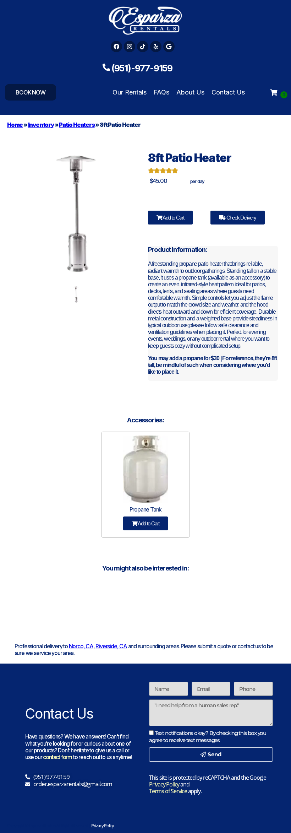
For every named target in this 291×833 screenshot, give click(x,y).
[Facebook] (116, 46)
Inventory (41, 124)
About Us (190, 92)
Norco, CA (81, 646)
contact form (57, 757)
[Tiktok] (142, 46)
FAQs (161, 92)
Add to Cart (173, 218)
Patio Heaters (76, 124)
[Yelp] (155, 46)
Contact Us (228, 92)
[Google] (169, 46)
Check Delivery (240, 218)
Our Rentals (129, 92)
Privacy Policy (164, 784)
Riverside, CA (111, 646)
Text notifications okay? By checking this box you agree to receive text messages (207, 736)
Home (15, 124)
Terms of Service (168, 791)
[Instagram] (129, 46)
